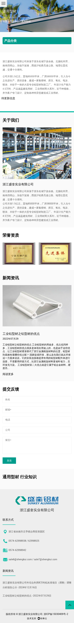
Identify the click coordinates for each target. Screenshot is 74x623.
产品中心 (14, 21)
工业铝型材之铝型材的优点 (17, 595)
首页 (5, 21)
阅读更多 (36, 374)
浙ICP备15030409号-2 (56, 614)
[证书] (27, 253)
